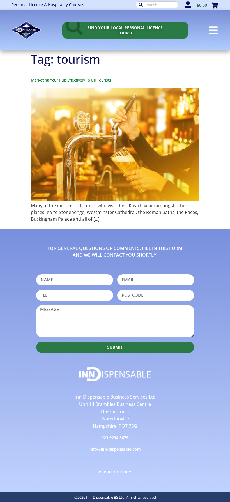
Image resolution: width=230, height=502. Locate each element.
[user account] (188, 4)
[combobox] (157, 4)
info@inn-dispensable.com (115, 449)
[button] (213, 30)
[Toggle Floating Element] (209, 480)
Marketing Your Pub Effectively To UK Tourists (71, 80)
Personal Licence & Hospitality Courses (48, 4)
